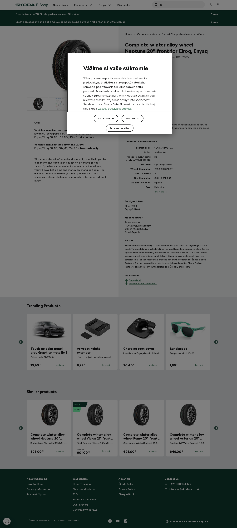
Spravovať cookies (119, 128)
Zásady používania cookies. (115, 108)
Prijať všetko (132, 118)
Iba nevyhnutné (106, 118)
